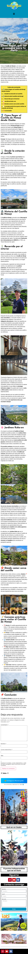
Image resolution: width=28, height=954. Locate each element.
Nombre (3, 743)
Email (3, 894)
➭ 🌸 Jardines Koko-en (9, 101)
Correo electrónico (6, 749)
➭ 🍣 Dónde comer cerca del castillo (13, 104)
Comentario (4, 724)
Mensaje (4, 899)
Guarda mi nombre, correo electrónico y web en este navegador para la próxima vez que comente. (13, 764)
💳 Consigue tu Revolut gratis (14, 781)
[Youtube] (14, 880)
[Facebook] (18, 880)
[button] (13, 14)
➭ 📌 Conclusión (7, 111)
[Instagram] (10, 880)
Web (2, 755)
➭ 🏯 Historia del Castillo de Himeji (12, 96)
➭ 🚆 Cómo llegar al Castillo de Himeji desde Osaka (13, 90)
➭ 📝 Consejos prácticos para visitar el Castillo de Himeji (14, 107)
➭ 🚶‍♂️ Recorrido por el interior (10, 99)
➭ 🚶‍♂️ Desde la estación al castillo (12, 94)
